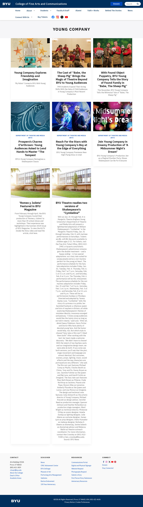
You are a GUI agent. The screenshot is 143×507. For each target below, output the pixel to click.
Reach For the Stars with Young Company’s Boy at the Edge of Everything (71, 145)
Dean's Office (14, 476)
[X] (61, 17)
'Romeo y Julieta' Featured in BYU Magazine (30, 206)
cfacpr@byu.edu (15, 470)
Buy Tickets (43, 17)
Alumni (78, 10)
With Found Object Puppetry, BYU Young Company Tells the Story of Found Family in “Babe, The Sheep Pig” (112, 79)
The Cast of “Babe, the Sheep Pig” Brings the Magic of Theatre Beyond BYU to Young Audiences (71, 77)
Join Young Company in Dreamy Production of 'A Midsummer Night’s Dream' (112, 146)
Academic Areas (15, 478)
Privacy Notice (69, 502)
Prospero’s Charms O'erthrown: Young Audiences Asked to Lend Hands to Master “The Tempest (30, 148)
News (130, 10)
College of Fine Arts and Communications (41, 4)
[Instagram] (57, 17)
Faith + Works (93, 10)
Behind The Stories (113, 10)
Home (17, 10)
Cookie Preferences (83, 502)
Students (44, 10)
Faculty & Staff (63, 10)
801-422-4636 (95, 499)
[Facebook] (53, 17)
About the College (16, 473)
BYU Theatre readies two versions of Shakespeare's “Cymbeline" (71, 208)
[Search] (138, 4)
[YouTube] (66, 17)
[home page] (6, 4)
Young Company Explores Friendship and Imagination (30, 76)
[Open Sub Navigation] (34, 10)
